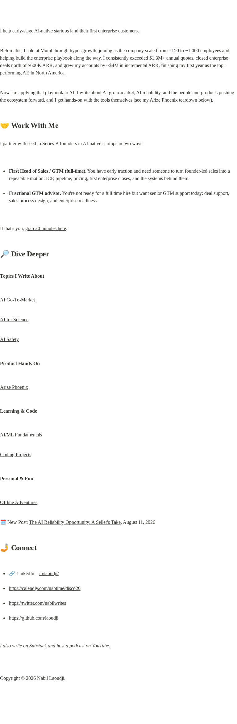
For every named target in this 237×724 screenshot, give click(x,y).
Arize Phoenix (14, 387)
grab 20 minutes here (45, 228)
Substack (38, 645)
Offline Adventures (18, 502)
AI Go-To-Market (17, 299)
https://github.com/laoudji (33, 618)
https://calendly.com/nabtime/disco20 (45, 588)
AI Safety (9, 339)
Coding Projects (15, 454)
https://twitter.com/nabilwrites (37, 603)
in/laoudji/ (49, 573)
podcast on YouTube (89, 645)
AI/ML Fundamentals (21, 434)
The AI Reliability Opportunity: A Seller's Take (75, 522)
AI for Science (14, 319)
